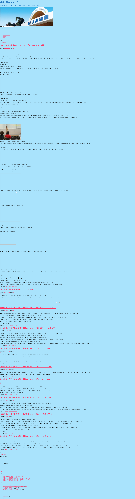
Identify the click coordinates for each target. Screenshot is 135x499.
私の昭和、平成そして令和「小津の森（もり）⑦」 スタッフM (26, 414)
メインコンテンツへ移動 (5, 30)
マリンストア (5, 496)
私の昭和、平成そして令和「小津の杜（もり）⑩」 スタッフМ (26, 367)
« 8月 (1, 471)
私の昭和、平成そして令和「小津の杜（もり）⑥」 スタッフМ (26, 436)
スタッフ (6, 286)
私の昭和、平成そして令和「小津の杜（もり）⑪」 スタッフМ (25, 348)
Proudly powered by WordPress (5, 498)
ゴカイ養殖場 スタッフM (8, 487)
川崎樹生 (16, 487)
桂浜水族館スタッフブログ (10, 2)
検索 (1, 26)
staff (13, 48)
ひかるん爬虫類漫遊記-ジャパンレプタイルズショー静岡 (22, 45)
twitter (4, 37)
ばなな (26, 486)
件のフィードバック (13, 286)
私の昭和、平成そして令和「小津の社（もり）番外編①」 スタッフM (28, 328)
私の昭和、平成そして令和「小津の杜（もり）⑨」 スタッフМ (25, 379)
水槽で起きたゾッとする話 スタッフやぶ (11, 489)
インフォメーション (6, 35)
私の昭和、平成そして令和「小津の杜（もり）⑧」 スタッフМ (26, 397)
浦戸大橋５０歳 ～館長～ (8, 488)
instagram (4, 38)
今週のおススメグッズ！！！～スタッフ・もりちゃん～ (13, 486)
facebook (4, 36)
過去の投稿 (3, 42)
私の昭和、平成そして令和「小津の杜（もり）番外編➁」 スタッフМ (28, 308)
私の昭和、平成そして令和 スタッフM (16, 289)
